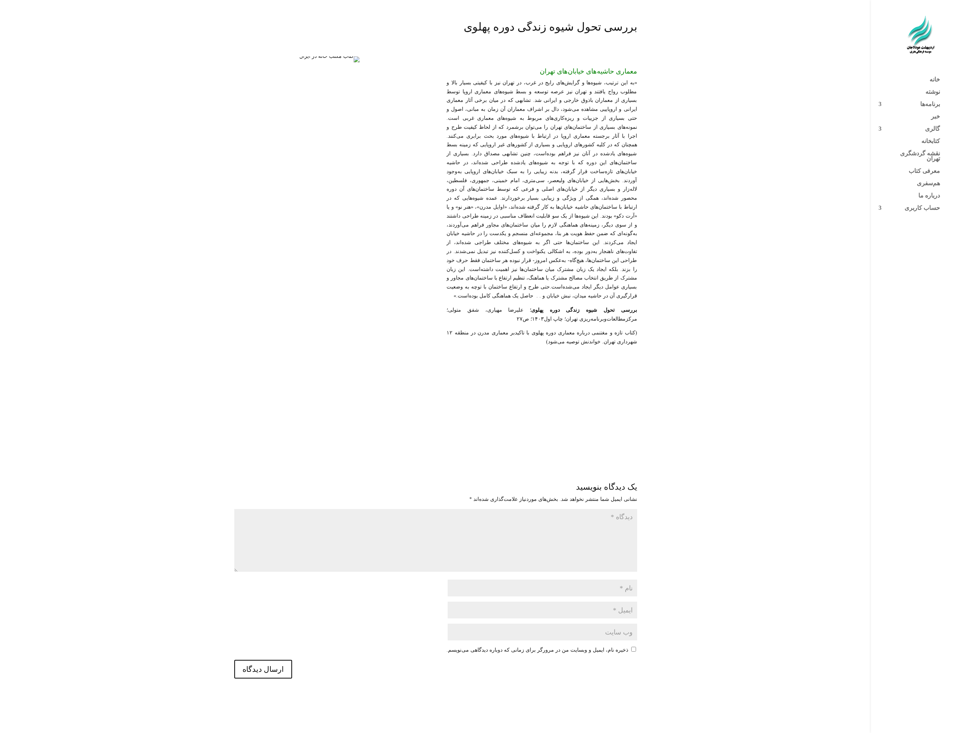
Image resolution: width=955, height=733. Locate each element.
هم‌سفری (928, 183)
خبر (935, 116)
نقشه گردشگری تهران (920, 156)
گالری (932, 129)
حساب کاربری (922, 208)
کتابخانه (930, 141)
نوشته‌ (933, 92)
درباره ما (929, 196)
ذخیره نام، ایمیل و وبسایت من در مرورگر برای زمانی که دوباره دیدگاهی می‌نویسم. (537, 650)
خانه (935, 79)
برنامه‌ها (930, 104)
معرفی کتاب (924, 171)
